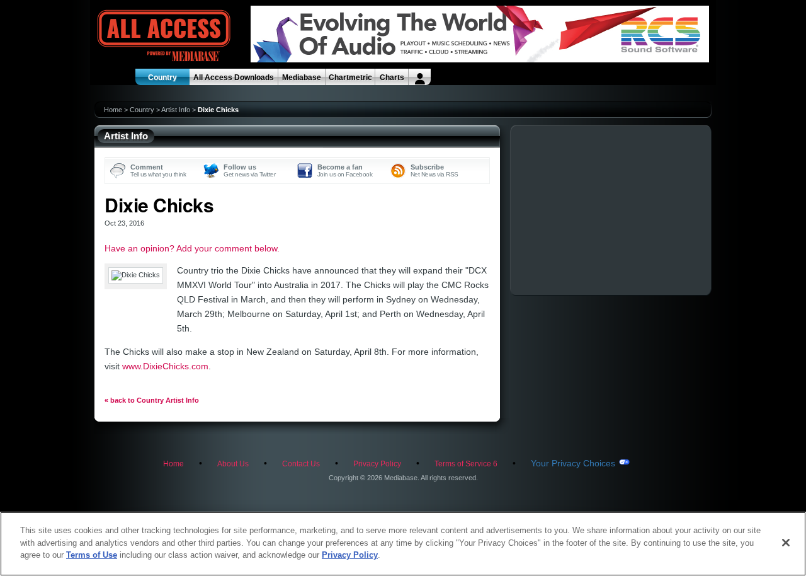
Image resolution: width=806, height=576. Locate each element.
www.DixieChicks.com (165, 366)
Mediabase (301, 77)
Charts (392, 77)
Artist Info (175, 109)
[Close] (786, 542)
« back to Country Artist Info (152, 400)
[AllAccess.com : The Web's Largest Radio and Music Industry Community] (135, 36)
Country (162, 77)
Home (113, 109)
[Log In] (420, 77)
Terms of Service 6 (465, 463)
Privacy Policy (377, 463)
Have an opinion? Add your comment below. (192, 248)
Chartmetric (350, 77)
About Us (233, 463)
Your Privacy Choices (573, 463)
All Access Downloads (233, 77)
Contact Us (301, 463)
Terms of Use (91, 555)
